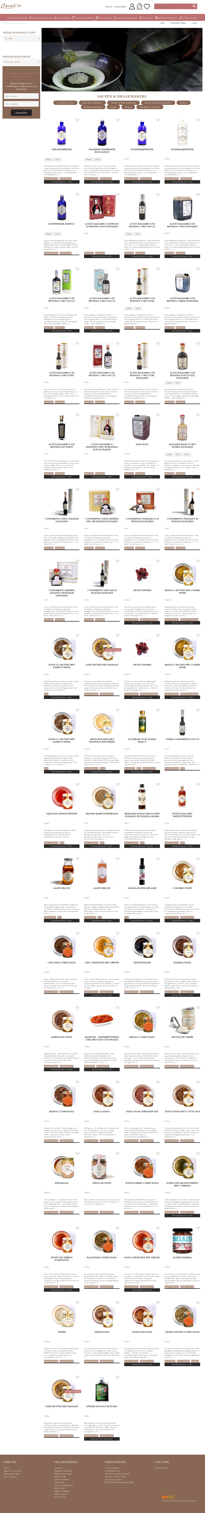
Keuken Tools (103, 21)
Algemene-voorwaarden (12, 1471)
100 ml (48, 159)
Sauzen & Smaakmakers (126, 18)
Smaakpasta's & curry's (150, 107)
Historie (6, 1468)
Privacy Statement (10, 1476)
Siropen (128, 107)
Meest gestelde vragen (11, 1473)
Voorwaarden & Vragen (178, 23)
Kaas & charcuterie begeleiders (158, 102)
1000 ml (57, 159)
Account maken (120, 6)
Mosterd (183, 102)
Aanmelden (21, 112)
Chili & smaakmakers (103, 1066)
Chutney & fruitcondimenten (123, 102)
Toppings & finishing (17, 18)
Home (162, 23)
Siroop (59, 917)
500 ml (137, 234)
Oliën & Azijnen (189, 18)
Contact (194, 23)
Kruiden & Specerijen (43, 18)
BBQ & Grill (147, 18)
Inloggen (108, 6)
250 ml (128, 234)
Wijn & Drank (63, 18)
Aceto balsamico (100, 253)
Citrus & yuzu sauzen (149, 768)
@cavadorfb (163, 1468)
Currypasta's (195, 1361)
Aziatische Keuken (85, 18)
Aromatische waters (65, 102)
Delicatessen (105, 18)
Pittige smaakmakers (93, 107)
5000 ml (137, 308)
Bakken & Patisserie (168, 18)
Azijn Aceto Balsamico (92, 102)
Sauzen (113, 107)
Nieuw (46, 694)
